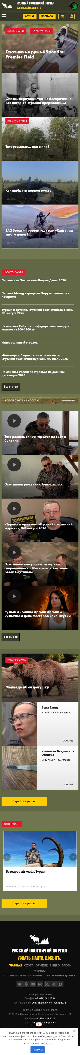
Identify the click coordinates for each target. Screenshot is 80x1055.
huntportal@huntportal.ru (44, 1022)
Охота (29, 965)
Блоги (66, 965)
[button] (38, 1038)
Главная (15, 965)
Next (73, 857)
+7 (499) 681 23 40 (45, 998)
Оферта (38, 975)
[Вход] (72, 16)
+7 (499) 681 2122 (45, 1018)
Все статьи (10, 386)
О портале (11, 975)
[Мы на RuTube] (40, 986)
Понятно (38, 1049)
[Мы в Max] (60, 986)
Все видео (10, 637)
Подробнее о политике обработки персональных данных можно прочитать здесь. (38, 1041)
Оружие (42, 965)
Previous (7, 857)
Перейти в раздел (24, 801)
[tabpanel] (40, 861)
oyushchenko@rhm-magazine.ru (49, 1003)
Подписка (47, 16)
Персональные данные (60, 975)
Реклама (25, 975)
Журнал (30, 16)
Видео (55, 965)
